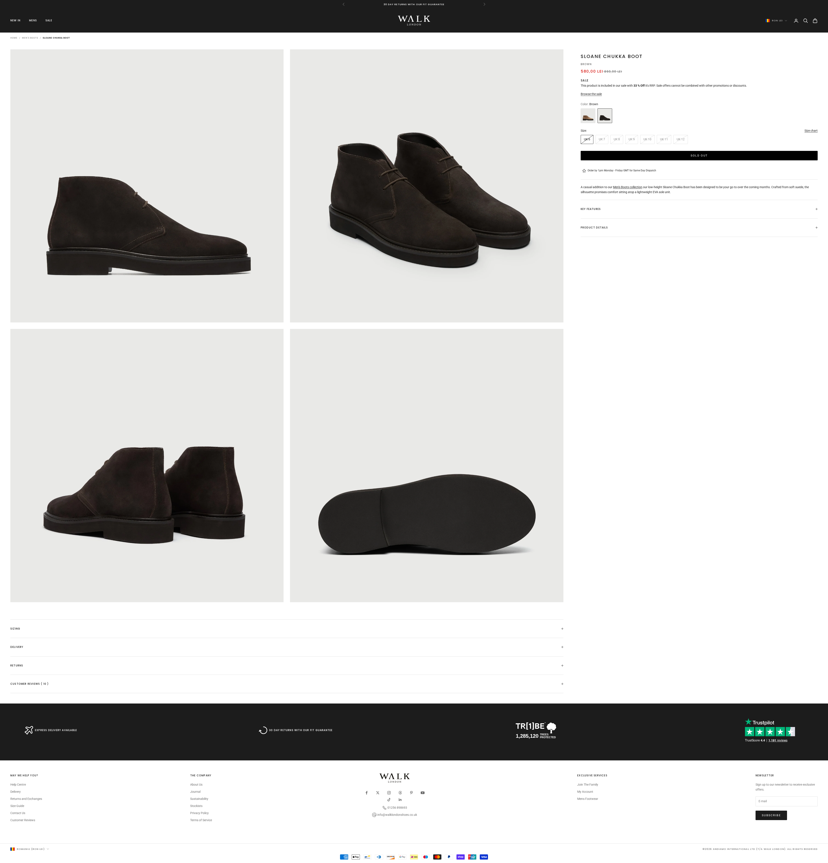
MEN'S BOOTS (30, 38)
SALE (48, 20)
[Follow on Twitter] (378, 793)
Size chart (811, 130)
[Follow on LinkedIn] (400, 799)
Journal (195, 791)
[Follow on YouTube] (422, 793)
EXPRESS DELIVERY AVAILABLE (56, 730)
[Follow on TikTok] (389, 799)
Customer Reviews (22, 820)
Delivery (15, 791)
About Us (196, 784)
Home (13, 38)
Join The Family (587, 784)
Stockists (196, 806)
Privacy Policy (199, 813)
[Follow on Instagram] (389, 793)
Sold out (699, 155)
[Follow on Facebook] (366, 793)
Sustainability (199, 798)
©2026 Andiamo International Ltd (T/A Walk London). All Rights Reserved (760, 849)
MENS (33, 20)
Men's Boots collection (627, 187)
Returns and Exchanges (26, 798)
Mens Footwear (587, 798)
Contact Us (17, 813)
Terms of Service (201, 820)
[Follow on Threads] (400, 793)
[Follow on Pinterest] (411, 793)
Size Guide (17, 806)
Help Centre (18, 784)
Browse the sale (591, 94)
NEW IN (15, 20)
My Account (585, 791)
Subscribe (771, 815)
